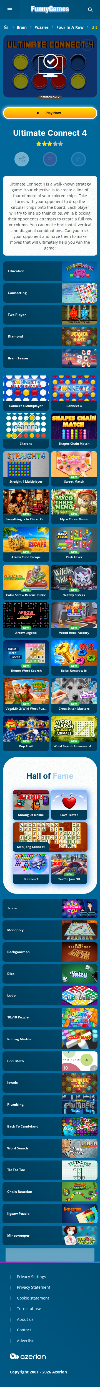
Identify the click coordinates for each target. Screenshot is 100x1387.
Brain (22, 27)
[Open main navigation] (9, 9)
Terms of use (29, 1308)
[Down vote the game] (50, 159)
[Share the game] (21, 159)
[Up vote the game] (78, 159)
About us (25, 1319)
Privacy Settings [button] (31, 1276)
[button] (90, 9)
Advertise (25, 1340)
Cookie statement (33, 1298)
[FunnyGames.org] (6, 27)
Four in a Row (70, 27)
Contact (24, 1329)
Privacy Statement (33, 1287)
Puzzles (41, 27)
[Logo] (50, 9)
